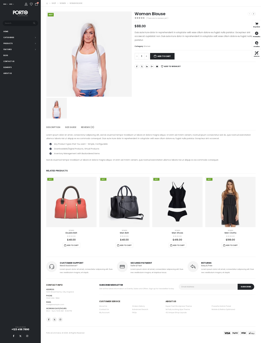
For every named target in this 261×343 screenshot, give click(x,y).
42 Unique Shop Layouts (176, 312)
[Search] (34, 23)
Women (147, 46)
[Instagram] (27, 336)
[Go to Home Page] (47, 3)
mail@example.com (55, 304)
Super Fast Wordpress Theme (179, 306)
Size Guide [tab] (70, 127)
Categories (8, 37)
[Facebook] (13, 336)
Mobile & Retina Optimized (223, 309)
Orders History (138, 306)
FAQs (134, 312)
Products (8, 43)
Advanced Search (140, 309)
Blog (5, 55)
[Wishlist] (31, 4)
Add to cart (164, 56)
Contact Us (8, 61)
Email (157, 66)
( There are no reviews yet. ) (157, 18)
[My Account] (26, 4)
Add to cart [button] (73, 245)
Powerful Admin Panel (221, 306)
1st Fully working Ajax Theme (178, 309)
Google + (152, 66)
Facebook (137, 66)
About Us (7, 73)
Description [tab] (53, 127)
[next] (254, 14)
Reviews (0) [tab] (87, 127)
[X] (20, 336)
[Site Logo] (20, 13)
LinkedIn (147, 66)
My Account (104, 312)
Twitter (142, 66)
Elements (7, 67)
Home (5, 31)
